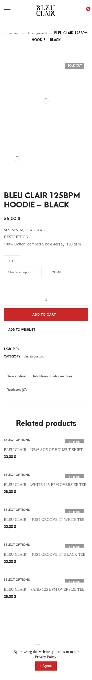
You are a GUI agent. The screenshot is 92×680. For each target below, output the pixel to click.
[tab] (16, 377)
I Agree (46, 666)
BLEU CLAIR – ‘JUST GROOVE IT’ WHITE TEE (44, 519)
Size (12, 261)
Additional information (52, 376)
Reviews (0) (16, 390)
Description (16, 376)
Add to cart (44, 314)
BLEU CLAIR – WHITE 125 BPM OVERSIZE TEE (45, 485)
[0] (86, 11)
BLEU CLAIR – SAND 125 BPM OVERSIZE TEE (44, 589)
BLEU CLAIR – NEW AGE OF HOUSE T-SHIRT (43, 450)
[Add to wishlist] (86, 439)
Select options (17, 440)
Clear (56, 272)
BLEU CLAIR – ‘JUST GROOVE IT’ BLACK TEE (44, 554)
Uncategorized (34, 356)
